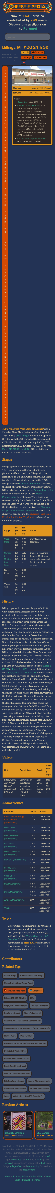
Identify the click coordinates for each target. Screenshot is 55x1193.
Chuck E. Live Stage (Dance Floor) (31, 138)
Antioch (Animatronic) (14, 900)
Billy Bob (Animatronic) (15, 860)
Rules (33, 1176)
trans (39, 1159)
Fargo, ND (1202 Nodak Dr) (16, 449)
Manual (26, 1180)
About (7, 1176)
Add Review (40, 57)
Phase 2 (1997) (19, 669)
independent (16, 1166)
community (33, 1166)
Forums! (30, 28)
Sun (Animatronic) (43, 490)
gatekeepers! (29, 1170)
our (27, 1159)
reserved (16, 1159)
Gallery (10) (37, 52)
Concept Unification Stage (28, 105)
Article (25, 52)
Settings (36, 1180)
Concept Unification (29, 483)
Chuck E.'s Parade (14, 1132)
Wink (6, 908)
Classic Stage (22, 102)
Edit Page (26, 57)
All (48, 1156)
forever (8, 1163)
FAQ (40, 1176)
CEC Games (43, 1132)
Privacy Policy (20, 1176)
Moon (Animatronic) (13, 892)
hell (43, 1163)
